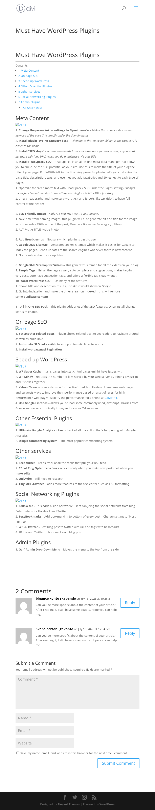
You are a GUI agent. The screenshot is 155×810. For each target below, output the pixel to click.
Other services (29, 91)
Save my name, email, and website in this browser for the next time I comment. (74, 753)
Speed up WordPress (34, 81)
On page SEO (28, 76)
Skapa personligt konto (54, 629)
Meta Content (29, 70)
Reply (130, 602)
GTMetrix (111, 398)
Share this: (32, 108)
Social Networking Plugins (37, 97)
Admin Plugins (29, 102)
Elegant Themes (69, 804)
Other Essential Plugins (35, 86)
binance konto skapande (56, 598)
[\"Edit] (21, 125)
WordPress (107, 804)
